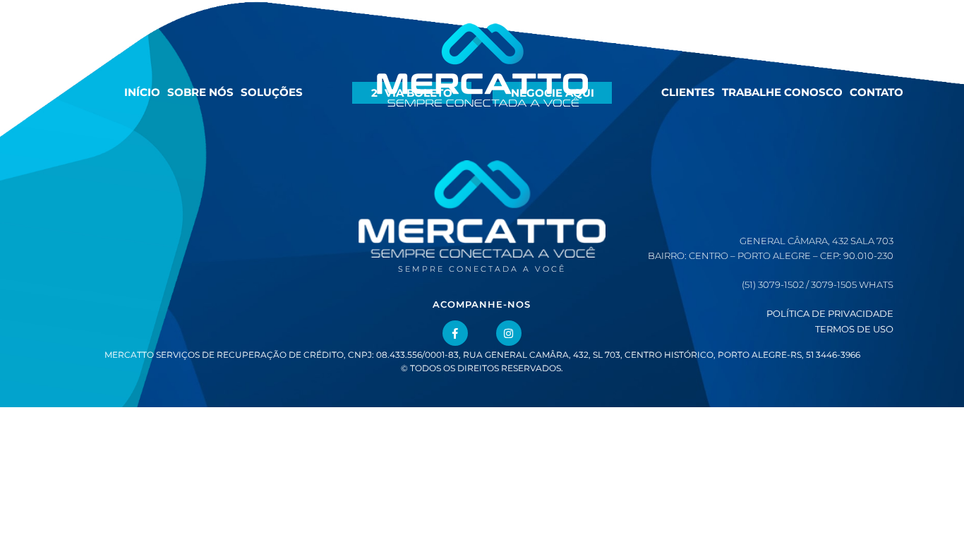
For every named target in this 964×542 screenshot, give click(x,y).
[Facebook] (455, 333)
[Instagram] (509, 333)
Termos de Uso (854, 329)
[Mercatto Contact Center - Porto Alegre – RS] (482, 84)
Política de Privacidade (829, 313)
